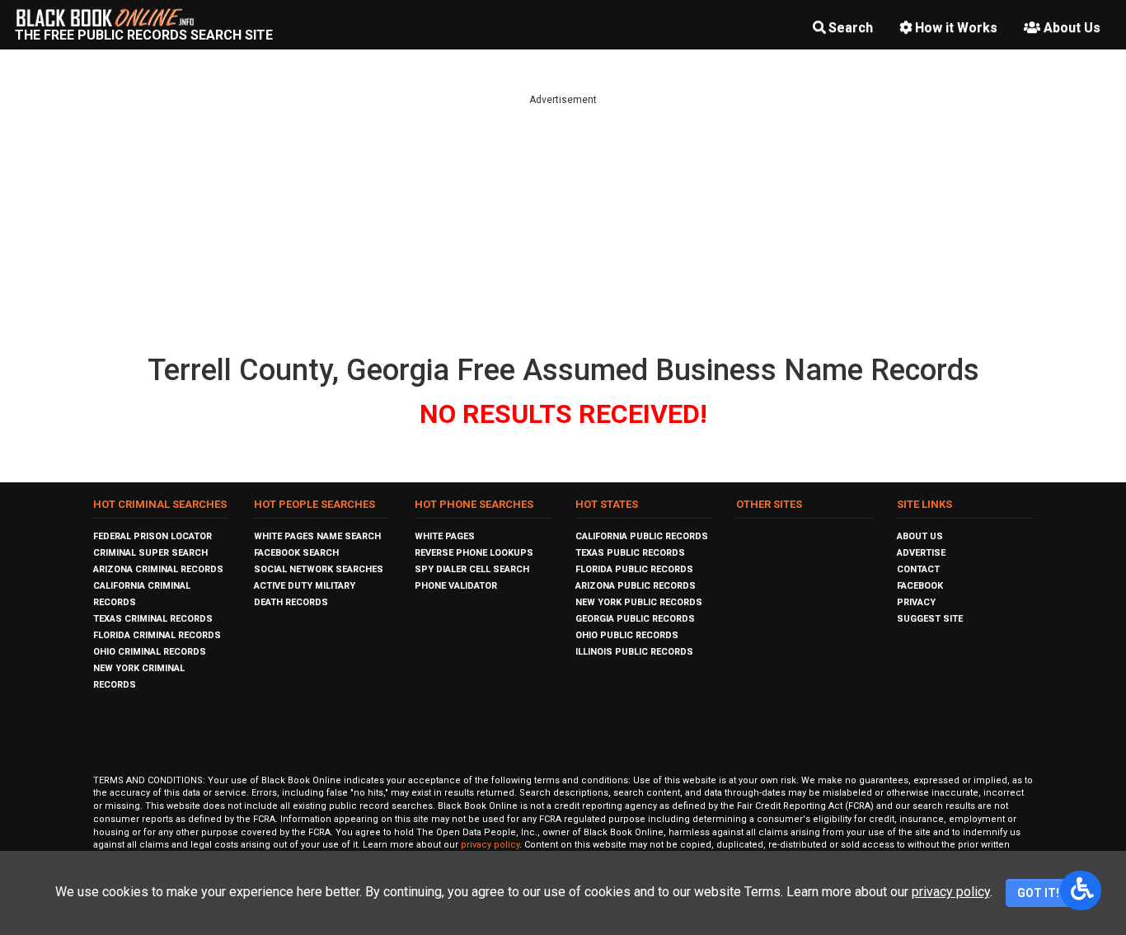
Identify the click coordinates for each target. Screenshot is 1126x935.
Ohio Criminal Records (149, 651)
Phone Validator (456, 585)
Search (850, 27)
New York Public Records (638, 602)
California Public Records (641, 536)
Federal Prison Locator (152, 536)
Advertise (921, 552)
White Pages (445, 536)
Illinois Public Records (634, 651)
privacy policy (490, 844)
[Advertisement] (563, 222)
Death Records (291, 602)
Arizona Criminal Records (158, 569)
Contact (918, 569)
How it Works (956, 27)
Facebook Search (296, 552)
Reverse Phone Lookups (474, 552)
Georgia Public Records (635, 618)
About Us (1072, 27)
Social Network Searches (318, 569)
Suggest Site (930, 618)
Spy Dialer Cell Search (472, 569)
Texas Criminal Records (153, 618)
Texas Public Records (630, 552)
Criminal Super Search (150, 552)
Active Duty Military (304, 585)
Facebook (920, 585)
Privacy (916, 602)
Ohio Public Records (626, 635)
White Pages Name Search (317, 536)
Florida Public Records (634, 569)
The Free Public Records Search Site (144, 35)
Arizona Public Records (635, 585)
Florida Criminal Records (157, 635)
